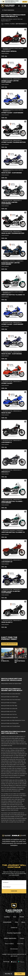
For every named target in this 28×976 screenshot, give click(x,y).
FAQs (16, 922)
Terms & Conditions (9, 943)
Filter (20, 973)
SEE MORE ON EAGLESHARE (9, 643)
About (23, 922)
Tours (14, 917)
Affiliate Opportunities (10, 938)
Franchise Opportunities (14, 933)
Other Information (14, 949)
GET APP (25, 1)
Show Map (7, 973)
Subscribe (14, 891)
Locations (7, 917)
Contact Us (14, 927)
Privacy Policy (20, 943)
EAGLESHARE (7, 922)
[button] (14, 42)
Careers (22, 938)
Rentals (22, 917)
